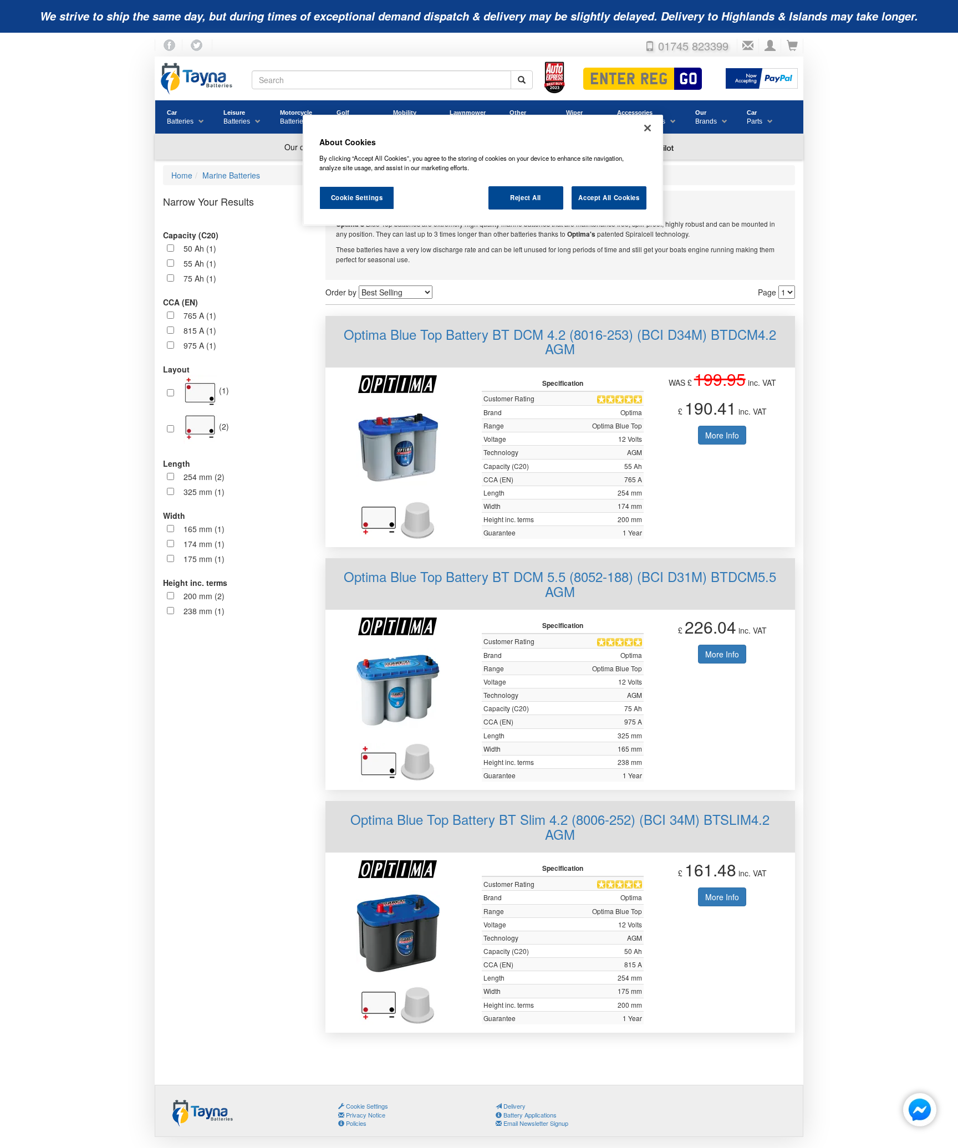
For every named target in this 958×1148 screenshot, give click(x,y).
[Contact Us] (748, 46)
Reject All (525, 197)
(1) (223, 390)
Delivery (514, 1105)
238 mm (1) (204, 610)
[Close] (647, 128)
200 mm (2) (204, 595)
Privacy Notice (364, 1114)
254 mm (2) (204, 476)
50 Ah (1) (200, 248)
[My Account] (770, 46)
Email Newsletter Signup (535, 1123)
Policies (355, 1123)
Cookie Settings (357, 197)
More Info (722, 435)
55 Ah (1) (200, 263)
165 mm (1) (204, 528)
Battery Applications (529, 1114)
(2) (223, 426)
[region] (483, 170)
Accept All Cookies (608, 197)
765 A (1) (200, 315)
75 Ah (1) (200, 278)
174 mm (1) (204, 543)
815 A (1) (200, 330)
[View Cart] (792, 46)
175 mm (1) (204, 558)
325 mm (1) (204, 491)
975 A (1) (200, 345)
